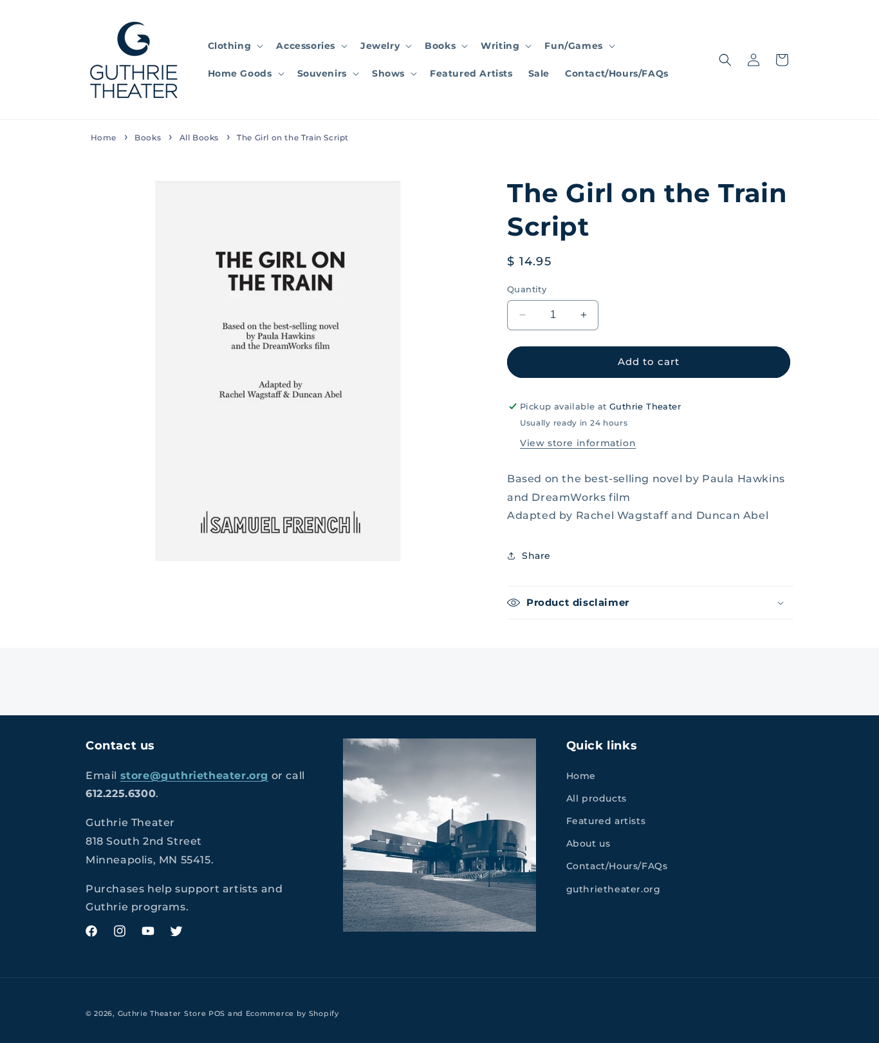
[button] (234, 45)
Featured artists (606, 820)
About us (588, 843)
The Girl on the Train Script (293, 137)
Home (103, 137)
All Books (199, 137)
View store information (578, 443)
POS (216, 1013)
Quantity (526, 289)
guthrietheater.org (613, 888)
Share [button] (536, 555)
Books (147, 137)
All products (596, 797)
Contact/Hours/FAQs (617, 866)
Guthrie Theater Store (162, 1013)
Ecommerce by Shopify (292, 1013)
